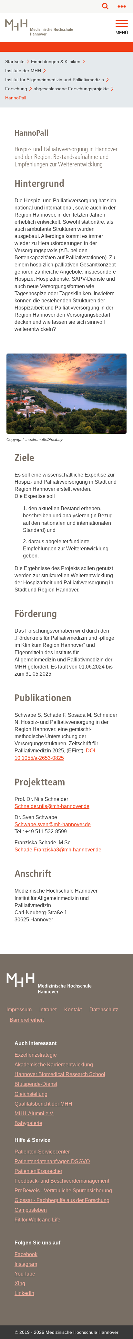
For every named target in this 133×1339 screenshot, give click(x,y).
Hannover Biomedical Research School (60, 1074)
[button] (122, 24)
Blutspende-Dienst (36, 1084)
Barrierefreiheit (27, 1020)
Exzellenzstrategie (36, 1055)
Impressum (19, 1009)
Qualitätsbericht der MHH (43, 1104)
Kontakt (73, 1009)
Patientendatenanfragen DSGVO (52, 1161)
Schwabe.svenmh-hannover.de (53, 824)
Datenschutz (103, 1009)
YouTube (25, 1274)
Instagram (26, 1264)
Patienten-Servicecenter (42, 1151)
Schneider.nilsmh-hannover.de (52, 806)
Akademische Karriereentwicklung (54, 1064)
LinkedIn (24, 1293)
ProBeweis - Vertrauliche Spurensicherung (63, 1190)
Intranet (47, 1009)
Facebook (26, 1254)
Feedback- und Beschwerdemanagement (62, 1181)
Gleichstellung (31, 1094)
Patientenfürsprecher (38, 1171)
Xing (20, 1283)
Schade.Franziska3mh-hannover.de (58, 849)
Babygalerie (28, 1123)
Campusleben (31, 1210)
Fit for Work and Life (37, 1219)
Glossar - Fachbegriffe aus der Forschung (62, 1200)
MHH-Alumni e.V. (34, 1113)
